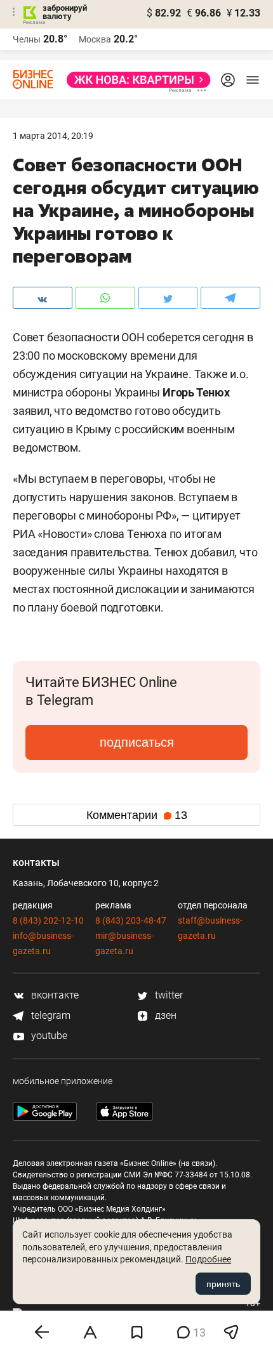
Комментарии (136, 815)
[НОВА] (135, 80)
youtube (48, 1036)
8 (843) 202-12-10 (48, 920)
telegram (49, 1015)
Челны (27, 39)
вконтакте (54, 995)
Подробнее (208, 1259)
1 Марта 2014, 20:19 (53, 136)
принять (223, 1284)
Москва (95, 39)
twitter (167, 995)
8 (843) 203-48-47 (130, 920)
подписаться (137, 742)
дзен (164, 1015)
